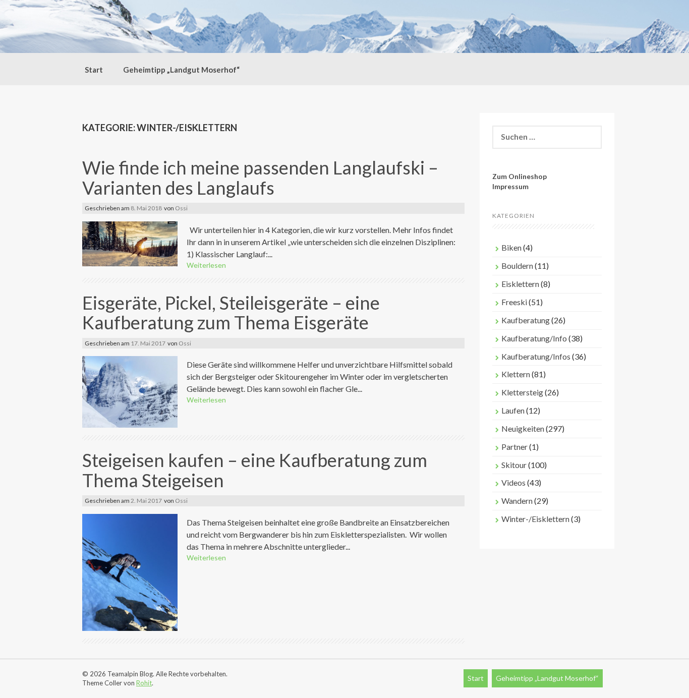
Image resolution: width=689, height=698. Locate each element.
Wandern (517, 500)
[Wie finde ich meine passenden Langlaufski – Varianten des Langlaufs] (130, 243)
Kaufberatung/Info (534, 338)
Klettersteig (522, 392)
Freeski (514, 302)
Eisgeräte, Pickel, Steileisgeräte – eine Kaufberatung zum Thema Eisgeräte (231, 313)
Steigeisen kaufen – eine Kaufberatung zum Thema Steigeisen (254, 470)
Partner (514, 446)
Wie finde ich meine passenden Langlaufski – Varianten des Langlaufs (260, 177)
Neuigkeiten (522, 428)
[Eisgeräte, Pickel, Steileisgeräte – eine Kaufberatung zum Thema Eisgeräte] (130, 391)
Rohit (144, 683)
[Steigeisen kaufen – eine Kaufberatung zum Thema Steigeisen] (130, 571)
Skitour (514, 465)
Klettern (515, 374)
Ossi (181, 208)
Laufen (513, 410)
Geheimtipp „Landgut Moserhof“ (181, 69)
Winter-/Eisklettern (535, 519)
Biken (511, 247)
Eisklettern (520, 283)
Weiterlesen (206, 265)
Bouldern (517, 265)
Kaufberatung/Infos (535, 356)
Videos (513, 482)
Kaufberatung (525, 320)
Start (94, 69)
